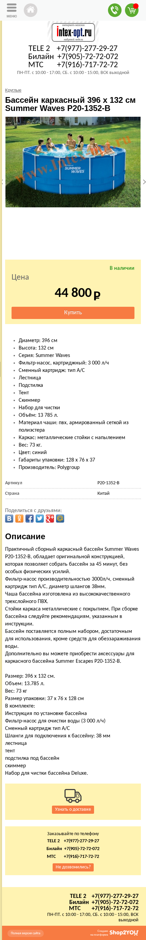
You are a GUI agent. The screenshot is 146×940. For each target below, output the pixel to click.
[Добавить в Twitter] (40, 518)
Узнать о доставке (73, 809)
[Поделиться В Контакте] (9, 518)
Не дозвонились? (73, 867)
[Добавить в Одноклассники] (19, 518)
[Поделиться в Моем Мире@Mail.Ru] (60, 518)
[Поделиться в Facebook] (29, 518)
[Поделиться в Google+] (50, 518)
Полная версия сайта (25, 933)
